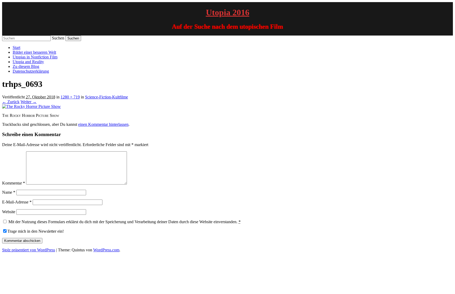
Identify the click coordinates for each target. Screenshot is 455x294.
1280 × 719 (70, 97)
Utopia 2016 (227, 12)
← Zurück (10, 101)
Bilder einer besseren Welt (34, 52)
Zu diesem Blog (26, 66)
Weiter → (29, 101)
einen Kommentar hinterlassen (103, 124)
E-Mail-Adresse (17, 202)
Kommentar (13, 183)
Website (8, 212)
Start (16, 47)
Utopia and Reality (28, 61)
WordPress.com (106, 250)
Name (8, 192)
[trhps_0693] (31, 106)
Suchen (58, 38)
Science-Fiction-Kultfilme (106, 97)
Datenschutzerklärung (31, 71)
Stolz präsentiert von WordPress (28, 250)
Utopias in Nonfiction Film (35, 57)
